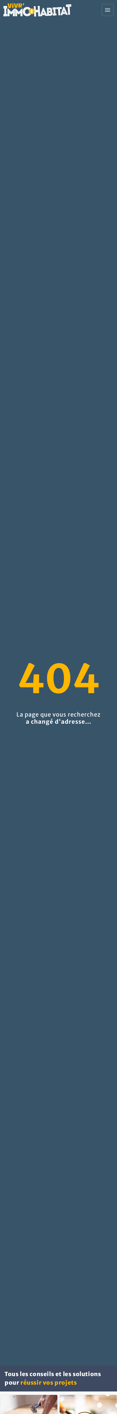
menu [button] (107, 10)
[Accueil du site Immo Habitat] (37, 10)
